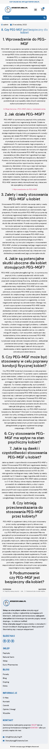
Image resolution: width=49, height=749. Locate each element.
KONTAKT (34, 727)
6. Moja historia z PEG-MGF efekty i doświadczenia (24, 109)
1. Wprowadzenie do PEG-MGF (24, 189)
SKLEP (34, 725)
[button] (35, 9)
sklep (6, 648)
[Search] (44, 17)
